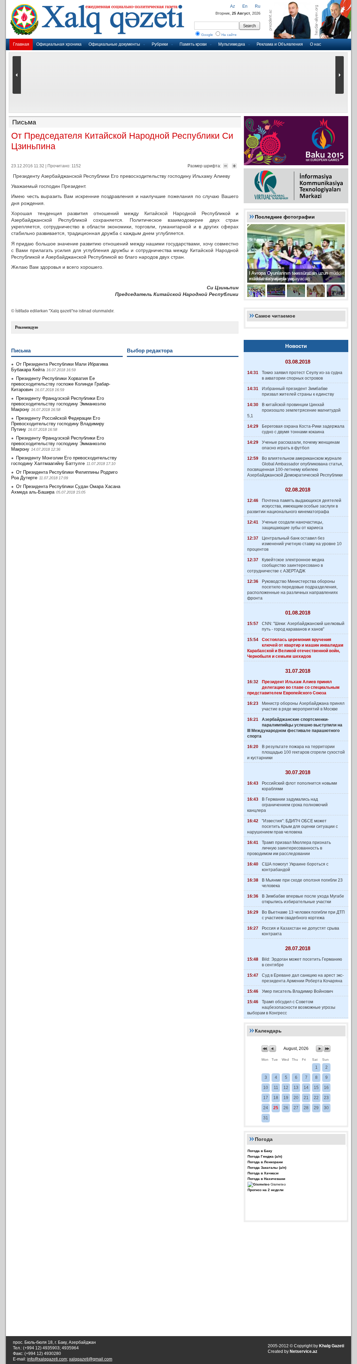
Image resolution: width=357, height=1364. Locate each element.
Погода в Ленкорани (265, 1162)
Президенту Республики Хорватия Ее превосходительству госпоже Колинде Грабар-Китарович (60, 384)
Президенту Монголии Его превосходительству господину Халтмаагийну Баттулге (64, 460)
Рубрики (160, 44)
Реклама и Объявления (280, 44)
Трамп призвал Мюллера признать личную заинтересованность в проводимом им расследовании (289, 848)
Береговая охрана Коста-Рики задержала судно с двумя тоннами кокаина (303, 429)
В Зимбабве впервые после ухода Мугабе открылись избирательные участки (303, 899)
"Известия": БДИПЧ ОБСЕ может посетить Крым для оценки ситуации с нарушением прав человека (292, 826)
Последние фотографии (285, 217)
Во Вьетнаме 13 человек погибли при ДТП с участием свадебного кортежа (303, 915)
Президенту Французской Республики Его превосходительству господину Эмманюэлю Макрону (58, 404)
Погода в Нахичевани (266, 1179)
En (245, 6)
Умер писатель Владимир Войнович (297, 991)
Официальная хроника (59, 44)
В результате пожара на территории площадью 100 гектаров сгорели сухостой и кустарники (296, 752)
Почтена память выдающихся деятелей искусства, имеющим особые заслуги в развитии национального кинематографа (294, 506)
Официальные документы (114, 44)
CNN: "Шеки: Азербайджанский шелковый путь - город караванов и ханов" (303, 626)
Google (207, 35)
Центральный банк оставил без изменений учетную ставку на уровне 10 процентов (294, 544)
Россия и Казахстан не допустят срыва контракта (300, 931)
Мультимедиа (231, 44)
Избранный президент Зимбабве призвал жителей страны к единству (298, 391)
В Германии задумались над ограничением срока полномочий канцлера (287, 805)
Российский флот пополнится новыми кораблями (299, 786)
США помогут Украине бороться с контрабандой (295, 867)
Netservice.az (303, 1351)
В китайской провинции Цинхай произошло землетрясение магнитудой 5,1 (294, 410)
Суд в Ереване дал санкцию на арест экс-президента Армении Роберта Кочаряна (303, 978)
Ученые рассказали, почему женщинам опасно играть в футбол (301, 445)
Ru (257, 6)
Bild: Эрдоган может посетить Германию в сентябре (302, 962)
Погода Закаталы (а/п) (267, 1167)
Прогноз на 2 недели (265, 1190)
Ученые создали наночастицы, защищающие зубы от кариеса (292, 525)
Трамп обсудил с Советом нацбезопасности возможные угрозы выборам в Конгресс (291, 1007)
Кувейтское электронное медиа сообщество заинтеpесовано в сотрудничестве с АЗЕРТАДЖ (285, 565)
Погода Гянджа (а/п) (265, 1156)
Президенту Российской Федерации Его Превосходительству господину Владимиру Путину (57, 424)
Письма (24, 122)
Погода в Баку (260, 1151)
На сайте (229, 35)
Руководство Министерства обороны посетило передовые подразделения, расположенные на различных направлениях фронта (292, 590)
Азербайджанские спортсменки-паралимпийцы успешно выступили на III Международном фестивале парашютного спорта (294, 728)
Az (232, 6)
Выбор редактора (150, 350)
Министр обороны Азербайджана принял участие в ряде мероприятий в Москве (303, 706)
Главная (21, 44)
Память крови (193, 44)
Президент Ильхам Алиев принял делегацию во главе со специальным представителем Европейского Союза (293, 687)
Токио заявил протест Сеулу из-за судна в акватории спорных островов (302, 375)
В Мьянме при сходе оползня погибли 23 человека (302, 883)
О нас (315, 44)
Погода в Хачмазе (263, 1173)
